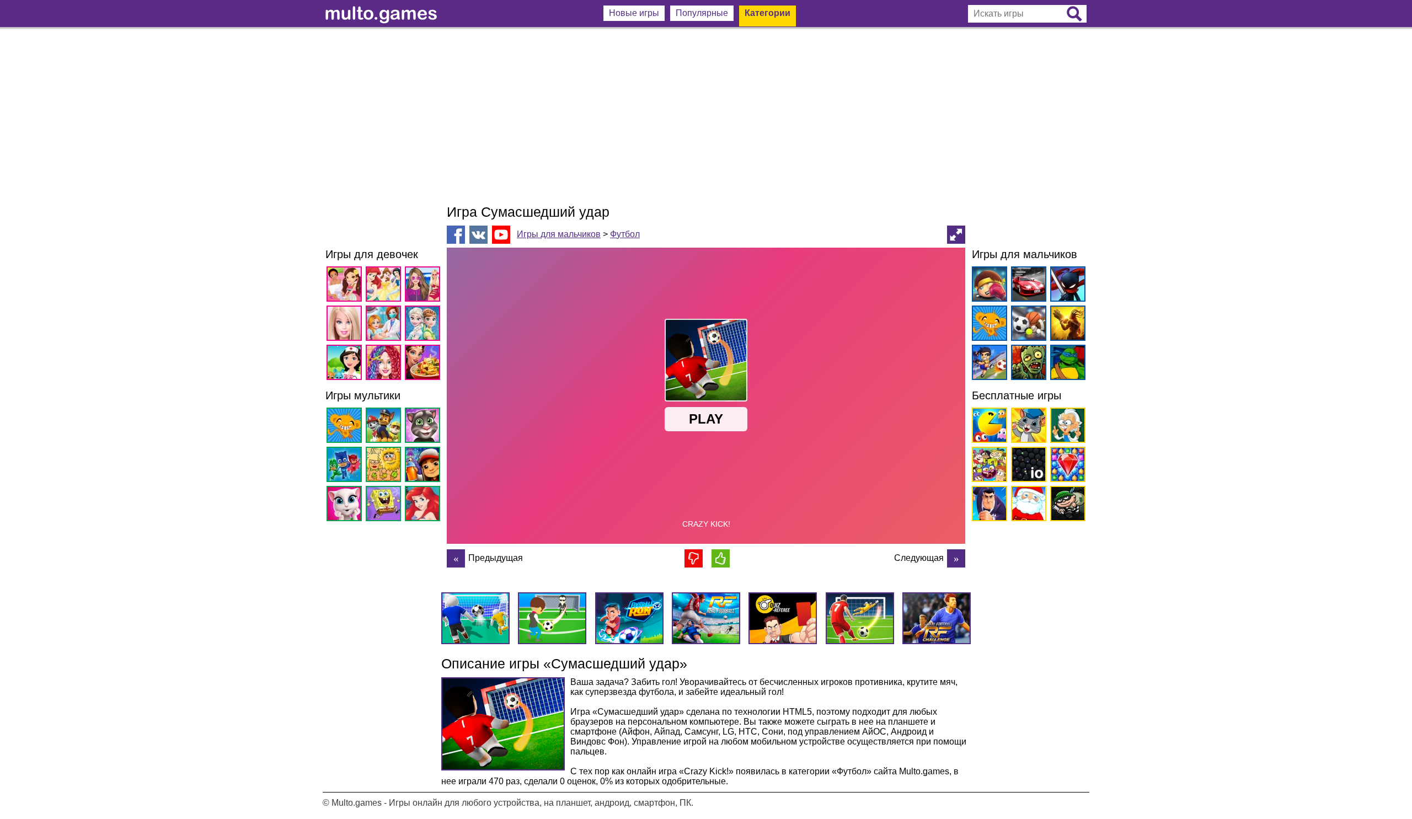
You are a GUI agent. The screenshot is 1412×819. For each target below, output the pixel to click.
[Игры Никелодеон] (987, 466)
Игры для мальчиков (559, 234)
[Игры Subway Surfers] (424, 466)
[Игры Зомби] (1026, 364)
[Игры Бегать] (987, 505)
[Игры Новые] (987, 427)
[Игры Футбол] (987, 364)
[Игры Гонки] (1026, 286)
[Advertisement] (706, 116)
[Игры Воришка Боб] (1065, 505)
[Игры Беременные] (385, 325)
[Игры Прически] (385, 364)
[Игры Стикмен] (1065, 286)
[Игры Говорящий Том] (424, 427)
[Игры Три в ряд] (1065, 466)
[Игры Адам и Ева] (385, 466)
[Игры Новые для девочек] (346, 286)
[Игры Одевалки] (424, 286)
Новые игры (634, 13)
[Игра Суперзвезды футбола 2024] (456, 558)
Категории (767, 13)
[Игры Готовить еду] (424, 364)
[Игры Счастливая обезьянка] (346, 427)
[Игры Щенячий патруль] (385, 427)
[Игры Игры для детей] (1026, 427)
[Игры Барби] (346, 325)
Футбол (625, 234)
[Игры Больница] (346, 364)
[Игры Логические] (1065, 427)
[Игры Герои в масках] (346, 466)
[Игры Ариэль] (424, 505)
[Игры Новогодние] (1026, 505)
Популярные (702, 13)
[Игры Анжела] (346, 505)
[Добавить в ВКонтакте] (478, 235)
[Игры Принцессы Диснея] (385, 286)
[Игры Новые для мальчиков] (987, 286)
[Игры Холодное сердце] (424, 325)
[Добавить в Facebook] (456, 235)
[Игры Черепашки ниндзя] (1065, 364)
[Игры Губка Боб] (385, 505)
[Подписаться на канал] (501, 234)
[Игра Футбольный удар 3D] (956, 558)
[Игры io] (1026, 466)
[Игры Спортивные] (1026, 325)
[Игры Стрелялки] (1065, 325)
